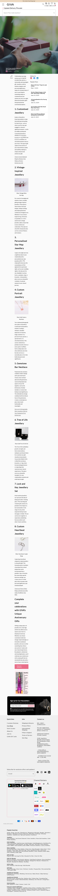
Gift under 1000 (12, 870)
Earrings (17, 832)
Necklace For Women (17, 861)
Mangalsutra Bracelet (33, 832)
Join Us (9, 734)
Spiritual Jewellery (25, 835)
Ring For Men (10, 856)
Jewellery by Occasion (13, 872)
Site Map (24, 738)
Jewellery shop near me (20, 891)
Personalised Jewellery (28, 851)
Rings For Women (11, 859)
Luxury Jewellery (45, 845)
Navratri (39, 879)
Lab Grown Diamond (21, 838)
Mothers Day (27, 878)
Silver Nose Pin (17, 851)
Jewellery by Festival (12, 877)
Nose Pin (25, 833)
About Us (10, 731)
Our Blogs (10, 726)
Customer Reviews (12, 723)
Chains (21, 833)
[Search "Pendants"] (54, 13)
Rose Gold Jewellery (41, 838)
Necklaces (15, 833)
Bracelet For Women (24, 860)
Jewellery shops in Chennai (19, 890)
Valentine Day (19, 878)
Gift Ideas (9, 867)
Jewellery (9, 837)
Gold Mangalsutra (37, 843)
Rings (12, 832)
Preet (17, 884)
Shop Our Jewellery (19, 666)
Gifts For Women (11, 858)
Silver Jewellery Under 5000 (41, 851)
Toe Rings (37, 833)
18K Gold (37, 844)
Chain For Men (38, 856)
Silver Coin (28, 849)
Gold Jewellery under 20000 (22, 845)
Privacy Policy (26, 726)
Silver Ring (15, 850)
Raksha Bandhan (24, 879)
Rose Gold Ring (46, 859)
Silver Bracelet (36, 849)
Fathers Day (35, 878)
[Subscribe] (33, 773)
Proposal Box (37, 869)
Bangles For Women (35, 860)
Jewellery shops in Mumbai (43, 887)
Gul (29, 884)
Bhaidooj (31, 879)
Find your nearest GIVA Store (14, 886)
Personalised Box (46, 869)
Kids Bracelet (26, 865)
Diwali (17, 879)
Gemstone (34, 835)
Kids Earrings (18, 865)
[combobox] (29, 13)
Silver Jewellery (31, 838)
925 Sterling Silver (11, 849)
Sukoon (21, 884)
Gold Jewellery (11, 838)
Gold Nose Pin (47, 843)
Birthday (16, 873)
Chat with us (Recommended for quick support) (43, 751)
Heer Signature (11, 884)
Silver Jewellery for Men (33, 850)
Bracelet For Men (29, 856)
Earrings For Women (12, 860)
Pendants (9, 833)
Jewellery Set (16, 835)
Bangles (42, 832)
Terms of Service (27, 735)
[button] (43, 4)
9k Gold (26, 844)
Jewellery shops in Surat (33, 890)
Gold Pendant (28, 843)
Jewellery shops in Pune (29, 887)
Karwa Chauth (10, 879)
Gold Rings (13, 843)
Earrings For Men (19, 856)
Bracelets (47, 832)
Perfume (25, 869)
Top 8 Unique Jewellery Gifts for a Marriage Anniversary (13, 69)
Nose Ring (31, 833)
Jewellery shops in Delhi (14, 889)
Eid (36, 879)
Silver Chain (44, 849)
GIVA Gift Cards (12, 736)
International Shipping (26, 729)
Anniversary (29, 873)
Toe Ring (26, 861)
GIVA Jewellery (10, 823)
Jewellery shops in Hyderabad (29, 889)
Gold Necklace (19, 844)
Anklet (8, 832)
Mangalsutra (23, 832)
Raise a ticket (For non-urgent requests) (43, 761)
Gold (8, 843)
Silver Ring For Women (23, 859)
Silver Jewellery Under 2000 (14, 852)
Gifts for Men (10, 854)
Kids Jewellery (10, 865)
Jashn (25, 884)
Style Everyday (11, 883)
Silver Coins (19, 869)
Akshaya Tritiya (11, 878)
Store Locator (11, 728)
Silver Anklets (21, 849)
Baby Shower (36, 873)
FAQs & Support (27, 732)
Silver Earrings (22, 850)
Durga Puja (46, 879)
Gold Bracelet (11, 844)
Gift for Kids (10, 864)
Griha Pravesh (10, 874)
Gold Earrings (20, 843)
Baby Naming (44, 873)
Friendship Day (43, 878)
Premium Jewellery (35, 845)
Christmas (9, 880)
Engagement (10, 873)
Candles (31, 869)
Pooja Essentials (11, 869)
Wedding (22, 873)
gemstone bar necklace (21, 371)
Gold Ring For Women (35, 859)
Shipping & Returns (28, 723)
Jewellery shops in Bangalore (14, 887)
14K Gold (31, 844)
